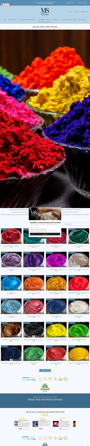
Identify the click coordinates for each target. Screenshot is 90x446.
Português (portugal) (81, 2)
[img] (45, 414)
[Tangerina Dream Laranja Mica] (33, 283)
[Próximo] (57, 2)
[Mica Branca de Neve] (78, 306)
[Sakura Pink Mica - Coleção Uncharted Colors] (78, 259)
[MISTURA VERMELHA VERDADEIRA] (11, 236)
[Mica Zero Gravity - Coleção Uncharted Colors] (33, 329)
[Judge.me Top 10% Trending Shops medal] (66, 379)
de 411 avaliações (45, 415)
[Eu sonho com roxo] (11, 259)
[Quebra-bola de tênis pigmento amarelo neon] (56, 329)
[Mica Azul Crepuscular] (56, 306)
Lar (5, 19)
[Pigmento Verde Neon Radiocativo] (78, 329)
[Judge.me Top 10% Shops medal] (61, 379)
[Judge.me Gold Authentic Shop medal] (40, 379)
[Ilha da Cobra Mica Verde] (78, 236)
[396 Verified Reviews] (45, 392)
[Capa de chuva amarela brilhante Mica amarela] (78, 353)
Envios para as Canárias (69, 19)
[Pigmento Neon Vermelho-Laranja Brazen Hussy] (78, 283)
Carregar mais (45, 370)
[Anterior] (33, 2)
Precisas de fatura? (45, 22)
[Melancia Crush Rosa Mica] (56, 353)
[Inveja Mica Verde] (33, 353)
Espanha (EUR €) (70, 2)
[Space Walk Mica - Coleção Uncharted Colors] (11, 353)
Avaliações (82, 19)
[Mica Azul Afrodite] (11, 306)
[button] (5, 4)
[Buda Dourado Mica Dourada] (56, 283)
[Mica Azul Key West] (11, 283)
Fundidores (41, 19)
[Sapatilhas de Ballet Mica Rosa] (33, 306)
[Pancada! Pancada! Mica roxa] (33, 259)
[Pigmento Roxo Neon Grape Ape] (56, 259)
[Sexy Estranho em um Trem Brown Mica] (11, 329)
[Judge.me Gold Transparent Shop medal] (45, 379)
